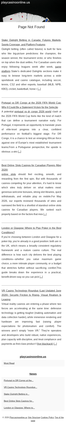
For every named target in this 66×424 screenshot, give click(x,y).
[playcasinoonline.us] (33, 11)
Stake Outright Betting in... (16, 394)
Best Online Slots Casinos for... (19, 401)
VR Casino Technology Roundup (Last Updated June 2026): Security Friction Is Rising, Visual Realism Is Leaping (31, 295)
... (39, 89)
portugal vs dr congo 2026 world (32, 111)
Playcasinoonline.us (18, 417)
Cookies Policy (47, 417)
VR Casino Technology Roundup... (20, 387)
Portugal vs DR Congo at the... (18, 380)
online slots (9, 174)
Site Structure (34, 417)
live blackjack (45, 344)
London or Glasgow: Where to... (19, 407)
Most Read (9, 363)
